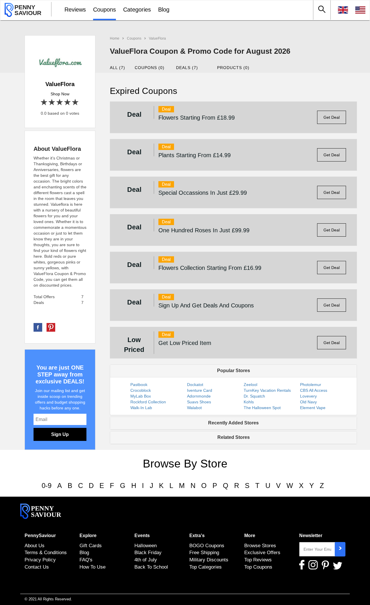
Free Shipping (204, 552)
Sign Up (60, 434)
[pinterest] (51, 327)
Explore (88, 535)
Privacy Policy (40, 560)
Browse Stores (260, 545)
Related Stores (233, 437)
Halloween (145, 545)
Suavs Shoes (199, 402)
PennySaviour (40, 535)
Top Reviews (258, 560)
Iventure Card (199, 390)
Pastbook (138, 384)
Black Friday (148, 552)
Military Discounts (208, 560)
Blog (163, 9)
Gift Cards (90, 545)
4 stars (68, 102)
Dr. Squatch (254, 396)
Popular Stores (233, 370)
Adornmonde (199, 396)
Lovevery (308, 396)
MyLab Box (140, 396)
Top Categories (205, 567)
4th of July (145, 560)
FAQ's (85, 560)
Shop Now (60, 94)
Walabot (194, 407)
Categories (137, 9)
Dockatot (195, 384)
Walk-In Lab (141, 407)
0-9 (46, 485)
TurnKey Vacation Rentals (267, 390)
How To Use (92, 567)
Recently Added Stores (233, 422)
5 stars (75, 102)
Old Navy (308, 402)
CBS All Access (313, 390)
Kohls (249, 402)
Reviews (75, 9)
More (249, 535)
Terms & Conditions (46, 552)
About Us (35, 545)
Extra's (197, 535)
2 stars (52, 102)
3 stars (60, 102)
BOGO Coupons (206, 545)
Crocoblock (140, 390)
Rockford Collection (148, 402)
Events (142, 535)
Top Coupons (258, 567)
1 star (44, 102)
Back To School (151, 567)
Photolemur (310, 384)
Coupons (104, 9)
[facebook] (38, 327)
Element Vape (312, 407)
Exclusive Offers (262, 552)
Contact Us (37, 567)
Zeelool (250, 384)
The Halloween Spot (262, 407)
